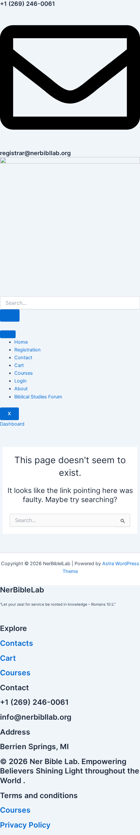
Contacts (16, 643)
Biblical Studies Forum (38, 397)
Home (21, 342)
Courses (23, 373)
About (21, 389)
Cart (19, 365)
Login (20, 381)
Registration (27, 350)
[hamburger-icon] (8, 334)
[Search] (10, 315)
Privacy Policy (25, 824)
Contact (23, 357)
